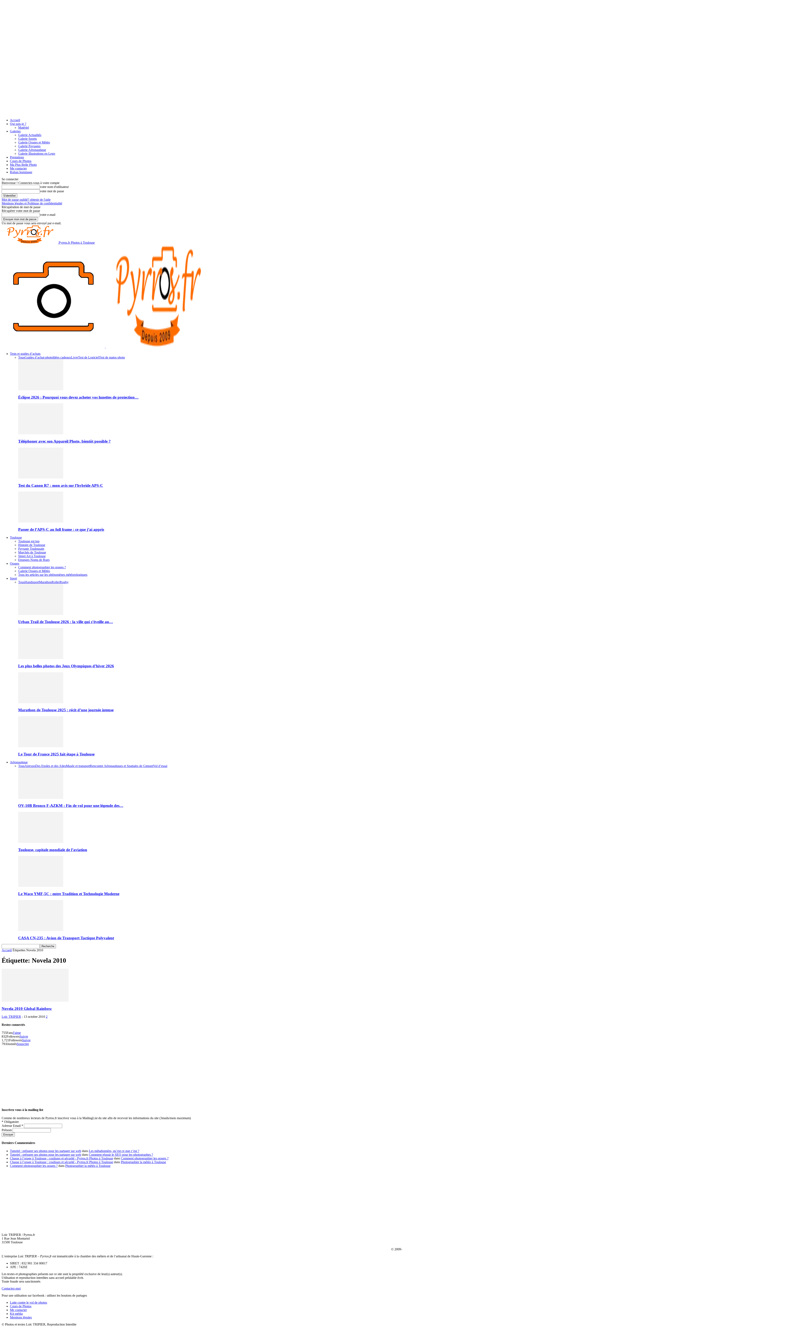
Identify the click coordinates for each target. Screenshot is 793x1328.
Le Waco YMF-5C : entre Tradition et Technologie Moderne (68, 894)
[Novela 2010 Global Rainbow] (35, 1000)
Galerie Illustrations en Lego (36, 153)
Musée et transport (78, 766)
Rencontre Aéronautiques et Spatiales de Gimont (121, 766)
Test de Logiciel (88, 357)
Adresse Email (12, 1125)
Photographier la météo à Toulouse (143, 1162)
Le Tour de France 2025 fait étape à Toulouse (56, 754)
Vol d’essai (160, 766)
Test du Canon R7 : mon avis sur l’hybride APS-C (60, 485)
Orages (14, 563)
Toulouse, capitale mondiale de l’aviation (52, 850)
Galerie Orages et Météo (34, 142)
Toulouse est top (28, 541)
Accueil (15, 120)
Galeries (15, 131)
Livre (74, 357)
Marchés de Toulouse (32, 552)
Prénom (7, 1130)
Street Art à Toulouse (32, 556)
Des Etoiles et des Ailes (50, 766)
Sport (13, 578)
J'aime (17, 1033)
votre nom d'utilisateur (54, 187)
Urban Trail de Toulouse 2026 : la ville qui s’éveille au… (65, 622)
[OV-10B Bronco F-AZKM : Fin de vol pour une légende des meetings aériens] (40, 797)
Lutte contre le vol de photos (28, 1302)
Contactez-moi (11, 1288)
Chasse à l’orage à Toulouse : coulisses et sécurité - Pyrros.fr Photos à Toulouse (61, 1158)
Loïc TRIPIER (11, 1016)
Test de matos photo (112, 357)
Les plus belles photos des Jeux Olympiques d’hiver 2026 (66, 666)
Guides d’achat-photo (39, 357)
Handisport (32, 582)
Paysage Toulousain (31, 548)
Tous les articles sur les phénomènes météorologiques (52, 574)
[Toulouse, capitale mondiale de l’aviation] (40, 841)
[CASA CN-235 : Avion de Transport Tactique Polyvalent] (40, 930)
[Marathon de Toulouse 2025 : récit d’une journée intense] (40, 702)
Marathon (45, 582)
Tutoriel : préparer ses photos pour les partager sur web (45, 1151)
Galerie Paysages (29, 146)
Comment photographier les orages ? (42, 567)
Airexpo (30, 766)
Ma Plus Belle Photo (23, 164)
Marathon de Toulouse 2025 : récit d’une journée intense (66, 710)
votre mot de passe (52, 191)
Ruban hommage (21, 172)
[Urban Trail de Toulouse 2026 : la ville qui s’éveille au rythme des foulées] (40, 614)
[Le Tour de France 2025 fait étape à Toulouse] (40, 746)
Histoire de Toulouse (31, 545)
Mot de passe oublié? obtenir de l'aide (26, 199)
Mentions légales (21, 1317)
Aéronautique (19, 762)
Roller (56, 582)
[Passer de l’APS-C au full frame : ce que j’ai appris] (40, 521)
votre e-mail (47, 214)
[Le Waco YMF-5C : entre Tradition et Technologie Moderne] (40, 885)
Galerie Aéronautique (32, 150)
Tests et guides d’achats (25, 353)
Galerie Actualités (29, 135)
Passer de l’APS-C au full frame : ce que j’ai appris (61, 529)
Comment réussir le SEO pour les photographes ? (121, 1154)
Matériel (23, 127)
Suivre (24, 1036)
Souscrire (23, 1044)
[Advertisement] (396, 1075)
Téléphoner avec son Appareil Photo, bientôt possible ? (64, 441)
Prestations (17, 157)
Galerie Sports (27, 138)
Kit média (16, 1313)
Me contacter (18, 168)
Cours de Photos (20, 161)
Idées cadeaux (62, 357)
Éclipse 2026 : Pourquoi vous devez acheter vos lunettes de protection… (78, 397)
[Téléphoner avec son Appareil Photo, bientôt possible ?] (40, 433)
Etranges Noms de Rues (34, 560)
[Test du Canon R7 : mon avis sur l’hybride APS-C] (40, 477)
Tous (21, 357)
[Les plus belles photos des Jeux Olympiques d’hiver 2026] (40, 658)
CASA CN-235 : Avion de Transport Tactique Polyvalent (66, 938)
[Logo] (54, 346)
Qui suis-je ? (18, 124)
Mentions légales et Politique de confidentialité (32, 203)
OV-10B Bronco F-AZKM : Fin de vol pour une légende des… (70, 805)
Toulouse (16, 537)
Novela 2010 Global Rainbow (27, 1008)
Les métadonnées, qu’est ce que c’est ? (114, 1151)
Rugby (64, 582)
